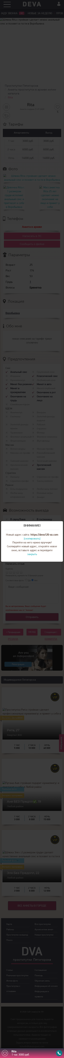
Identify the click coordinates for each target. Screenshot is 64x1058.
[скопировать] (32, 538)
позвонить (59, 1053)
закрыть (32, 554)
